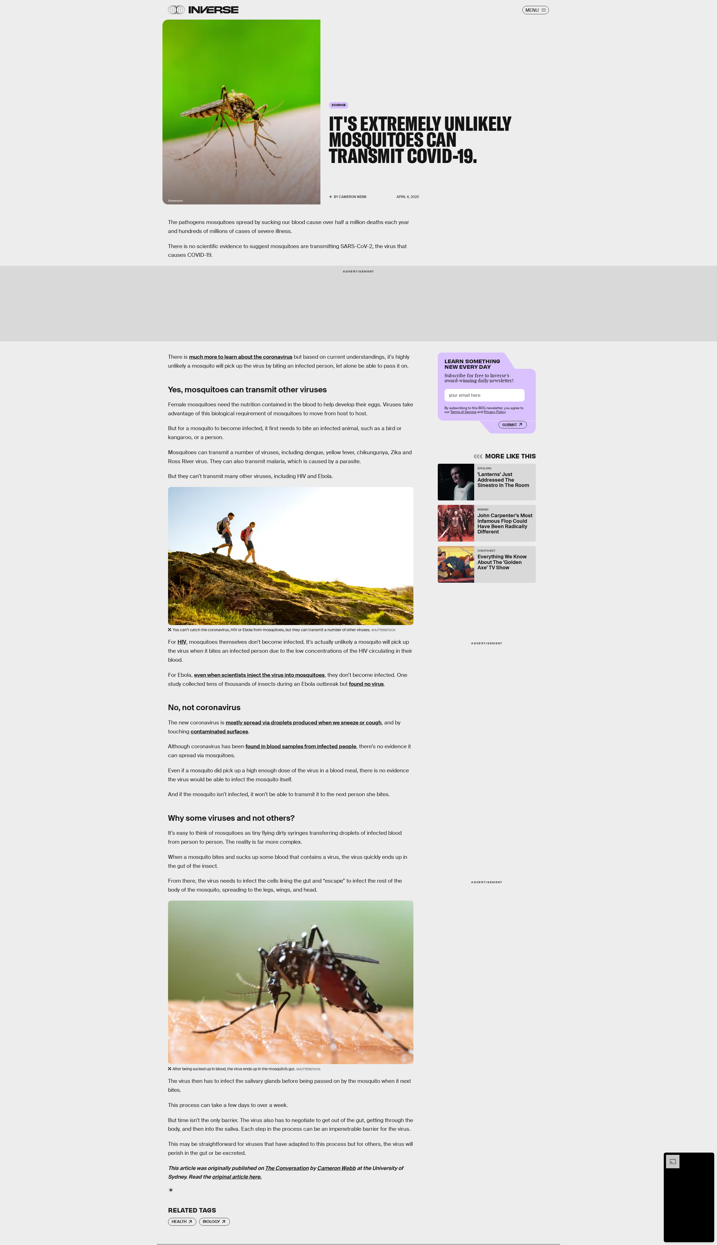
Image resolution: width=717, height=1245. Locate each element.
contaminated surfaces (219, 731)
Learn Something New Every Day (472, 363)
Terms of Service (463, 412)
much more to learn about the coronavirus (240, 356)
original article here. (237, 1176)
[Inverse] (213, 9)
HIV (182, 641)
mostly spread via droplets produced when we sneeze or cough (303, 722)
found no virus (366, 683)
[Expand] (669, 1157)
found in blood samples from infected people (301, 746)
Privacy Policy (495, 412)
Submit (509, 424)
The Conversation (287, 1168)
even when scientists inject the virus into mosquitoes (259, 675)
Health (179, 1221)
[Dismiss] (708, 1157)
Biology (211, 1221)
